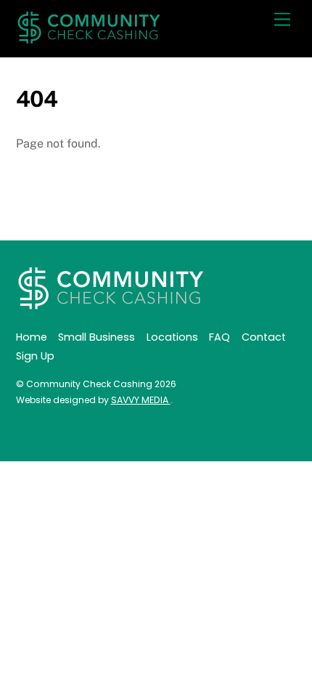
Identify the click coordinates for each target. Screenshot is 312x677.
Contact (264, 337)
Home (31, 337)
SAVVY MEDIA (141, 400)
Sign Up (35, 356)
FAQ (219, 337)
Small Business (96, 337)
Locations (172, 337)
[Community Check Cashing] (88, 38)
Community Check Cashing (89, 384)
